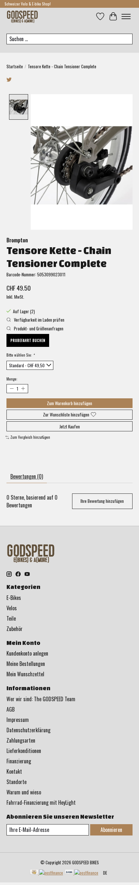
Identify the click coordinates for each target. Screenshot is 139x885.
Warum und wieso (23, 792)
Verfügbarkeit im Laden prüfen (38, 319)
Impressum (17, 720)
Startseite (14, 66)
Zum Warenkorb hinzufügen (69, 403)
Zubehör (14, 629)
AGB (10, 709)
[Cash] (46, 872)
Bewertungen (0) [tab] (26, 476)
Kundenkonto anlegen (27, 653)
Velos (11, 608)
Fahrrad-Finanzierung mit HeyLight (41, 802)
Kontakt (14, 771)
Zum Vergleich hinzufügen (30, 437)
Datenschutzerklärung (28, 730)
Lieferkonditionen (23, 751)
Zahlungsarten (20, 740)
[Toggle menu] (126, 16)
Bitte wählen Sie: (20, 355)
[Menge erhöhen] (22, 388)
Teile (11, 618)
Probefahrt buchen (27, 340)
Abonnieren (111, 830)
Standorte (16, 782)
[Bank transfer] (81, 872)
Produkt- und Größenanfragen (38, 328)
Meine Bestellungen (25, 664)
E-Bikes (13, 598)
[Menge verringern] (11, 388)
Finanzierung (18, 761)
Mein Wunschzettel (25, 674)
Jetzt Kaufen (69, 426)
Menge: (11, 379)
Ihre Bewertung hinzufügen (102, 501)
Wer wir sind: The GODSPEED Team (40, 699)
